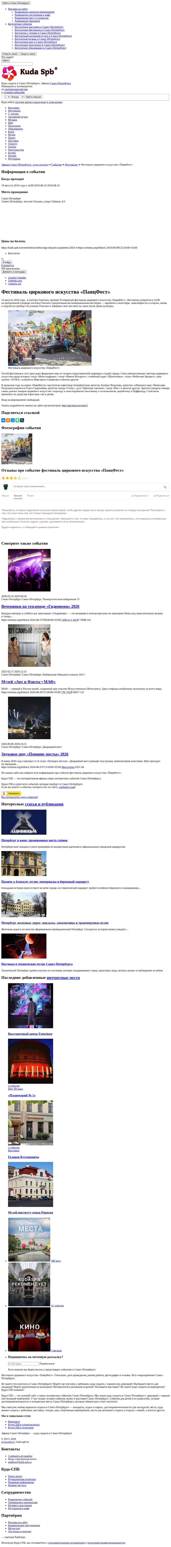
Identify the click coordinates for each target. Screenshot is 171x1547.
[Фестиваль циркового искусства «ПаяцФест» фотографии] (16, 463)
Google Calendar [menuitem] (17, 277)
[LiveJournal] (22, 420)
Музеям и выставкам (20, 1505)
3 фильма (56, 1350)
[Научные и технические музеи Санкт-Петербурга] (23, 957)
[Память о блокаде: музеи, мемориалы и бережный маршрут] (23, 875)
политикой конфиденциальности (106, 1542)
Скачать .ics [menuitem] (14, 283)
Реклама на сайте (18, 1522)
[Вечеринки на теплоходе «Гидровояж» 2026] (85, 570)
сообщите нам (67, 787)
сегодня (19, 102)
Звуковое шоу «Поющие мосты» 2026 (34, 754)
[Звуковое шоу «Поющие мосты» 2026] (85, 718)
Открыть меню (10, 54)
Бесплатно (68, 767)
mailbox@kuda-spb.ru (20, 1462)
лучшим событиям (14, 92)
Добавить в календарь (14, 272)
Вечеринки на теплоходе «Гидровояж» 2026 (40, 606)
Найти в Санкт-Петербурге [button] (16, 3)
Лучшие (18, 495)
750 (66, 692)
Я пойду (7, 262)
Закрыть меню (28, 54)
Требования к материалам (22, 1502)
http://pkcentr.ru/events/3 (75, 405)
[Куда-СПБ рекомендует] (29, 1305)
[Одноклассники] (8, 420)
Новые (5, 495)
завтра (28, 102)
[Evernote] (17, 420)
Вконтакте (14, 1421)
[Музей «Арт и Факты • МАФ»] (85, 645)
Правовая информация (21, 1482)
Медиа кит (14, 1528)
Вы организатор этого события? (19, 797)
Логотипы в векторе (19, 1531)
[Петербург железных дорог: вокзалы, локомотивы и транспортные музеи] (23, 916)
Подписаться (47, 1363)
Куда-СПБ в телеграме (21, 1427)
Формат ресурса (17, 1485)
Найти (6, 60)
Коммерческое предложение (24, 1525)
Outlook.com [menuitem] (15, 280)
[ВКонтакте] (3, 420)
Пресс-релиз (15, 1476)
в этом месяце (54, 102)
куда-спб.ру (8, 1441)
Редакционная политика (22, 1479)
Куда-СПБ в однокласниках (24, 1424)
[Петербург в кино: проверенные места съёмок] (23, 833)
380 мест (56, 1260)
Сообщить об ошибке (20, 1456)
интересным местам (16, 89)
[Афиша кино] (29, 1350)
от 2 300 (70, 619)
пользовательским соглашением (66, 1542)
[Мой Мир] (13, 420)
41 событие (57, 1305)
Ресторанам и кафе (18, 1508)
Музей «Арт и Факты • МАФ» (28, 681)
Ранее (30, 495)
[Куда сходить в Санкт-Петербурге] (38, 80)
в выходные (39, 102)
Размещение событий (20, 1499)
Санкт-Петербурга (60, 83)
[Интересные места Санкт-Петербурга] (29, 1260)
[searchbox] (85, 61)
